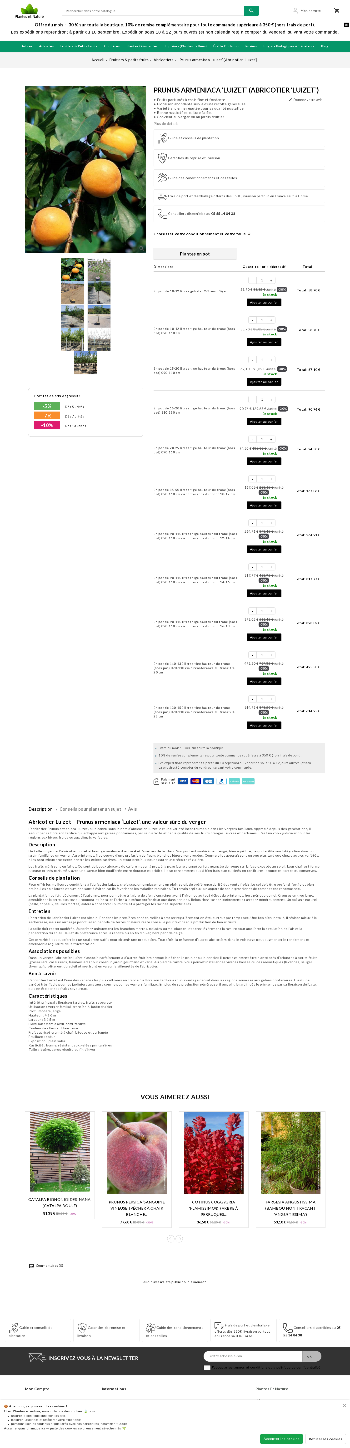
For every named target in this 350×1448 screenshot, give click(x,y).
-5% (47, 406)
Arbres (27, 46)
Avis (132, 809)
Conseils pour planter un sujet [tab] (90, 809)
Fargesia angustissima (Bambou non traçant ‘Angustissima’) (290, 1208)
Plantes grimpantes (142, 46)
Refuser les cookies (325, 1439)
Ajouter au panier (264, 302)
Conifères (112, 46)
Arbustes (46, 46)
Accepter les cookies (282, 1439)
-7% (47, 415)
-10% (47, 425)
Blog (324, 46)
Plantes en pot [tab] (195, 253)
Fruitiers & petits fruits (79, 46)
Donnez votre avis (306, 100)
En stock (269, 294)
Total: (308, 290)
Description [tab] (41, 809)
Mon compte (37, 1388)
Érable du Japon (226, 46)
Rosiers (251, 46)
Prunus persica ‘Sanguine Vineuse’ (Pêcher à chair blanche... (137, 1208)
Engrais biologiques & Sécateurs (289, 46)
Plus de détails (166, 123)
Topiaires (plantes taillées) (186, 46)
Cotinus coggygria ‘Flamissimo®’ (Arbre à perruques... (213, 1208)
